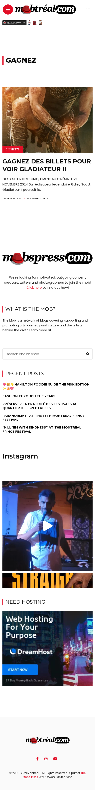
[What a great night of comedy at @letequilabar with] (47, 526)
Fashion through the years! (29, 396)
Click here (34, 287)
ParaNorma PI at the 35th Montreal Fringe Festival (43, 418)
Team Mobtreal (12, 198)
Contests (13, 149)
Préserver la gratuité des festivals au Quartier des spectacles (40, 406)
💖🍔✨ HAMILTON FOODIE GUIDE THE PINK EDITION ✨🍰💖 (45, 386)
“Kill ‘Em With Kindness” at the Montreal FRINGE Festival (41, 429)
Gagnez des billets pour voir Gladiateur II (46, 165)
